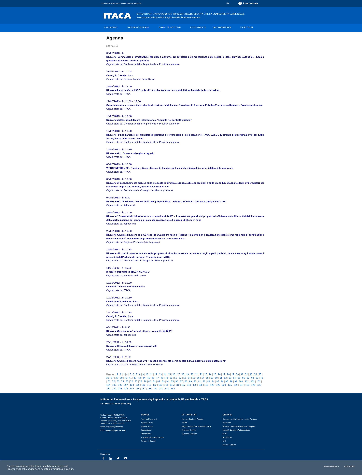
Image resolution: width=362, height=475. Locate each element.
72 (113, 381)
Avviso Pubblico (229, 445)
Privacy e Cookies (148, 441)
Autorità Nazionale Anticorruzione (236, 430)
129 (253, 385)
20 (192, 374)
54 (189, 378)
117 (183, 385)
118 (189, 385)
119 (195, 385)
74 (122, 381)
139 (155, 388)
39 (121, 378)
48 (162, 378)
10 (147, 374)
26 (219, 374)
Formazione (146, 430)
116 (177, 385)
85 (172, 381)
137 (144, 388)
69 (257, 378)
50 (171, 378)
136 (138, 388)
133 (120, 388)
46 (153, 378)
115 (172, 385)
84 (167, 381)
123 (218, 385)
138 (149, 388)
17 (178, 374)
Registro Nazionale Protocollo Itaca (196, 426)
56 (198, 378)
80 (149, 381)
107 (126, 385)
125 (230, 385)
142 (173, 388)
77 (136, 381)
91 (199, 381)
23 (205, 374)
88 (186, 381)
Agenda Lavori (147, 423)
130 (259, 385)
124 (224, 385)
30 (237, 374)
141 (167, 388)
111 (149, 385)
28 (228, 374)
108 (132, 385)
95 (217, 381)
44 (144, 378)
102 (253, 381)
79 (145, 381)
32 (246, 374)
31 (242, 374)
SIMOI (184, 423)
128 (247, 385)
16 (174, 374)
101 (247, 381)
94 (213, 381)
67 (248, 378)
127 (242, 385)
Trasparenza (146, 434)
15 (169, 374)
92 (204, 381)
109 (138, 385)
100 (241, 381)
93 (208, 381)
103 (258, 381)
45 (148, 378)
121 (206, 385)
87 (181, 381)
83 (163, 381)
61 (221, 378)
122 (212, 385)
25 (214, 374)
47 (157, 378)
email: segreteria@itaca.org (111, 427)
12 (156, 374)
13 (160, 374)
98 (231, 381)
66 (243, 378)
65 (239, 378)
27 (223, 374)
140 (161, 388)
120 (200, 385)
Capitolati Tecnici (189, 430)
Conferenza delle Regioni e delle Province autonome (121, 3)
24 (210, 374)
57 (203, 378)
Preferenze (331, 467)
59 (212, 378)
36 (107, 378)
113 (160, 385)
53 (184, 378)
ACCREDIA (227, 437)
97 (226, 381)
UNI (224, 441)
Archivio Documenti (149, 419)
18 (183, 374)
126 (236, 385)
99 (235, 381)
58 (207, 378)
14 (165, 374)
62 (225, 378)
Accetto (349, 467)
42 (135, 378)
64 (234, 378)
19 (187, 374)
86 (176, 381)
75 (127, 381)
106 (120, 385)
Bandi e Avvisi (147, 426)
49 (166, 378)
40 (125, 378)
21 (196, 374)
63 (230, 378)
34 (255, 374)
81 (154, 381)
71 (109, 381)
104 (108, 385)
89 (190, 381)
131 (108, 388)
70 (261, 378)
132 (114, 388)
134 (126, 388)
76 (131, 381)
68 (252, 378)
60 (216, 378)
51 (175, 378)
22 (201, 374)
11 (151, 374)
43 (139, 378)
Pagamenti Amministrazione (152, 437)
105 (114, 385)
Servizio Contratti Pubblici (192, 419)
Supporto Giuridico (189, 434)
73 (118, 381)
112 (155, 385)
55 (193, 378)
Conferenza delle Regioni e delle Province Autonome (240, 421)
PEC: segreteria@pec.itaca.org (113, 430)
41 (130, 378)
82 (158, 381)
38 (116, 378)
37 (112, 378)
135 (132, 388)
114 (166, 385)
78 (140, 381)
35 (260, 374)
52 (180, 378)
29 (232, 374)
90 (195, 381)
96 (222, 381)
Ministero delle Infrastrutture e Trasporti (239, 426)
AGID (225, 434)
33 (251, 374)
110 (143, 385)
